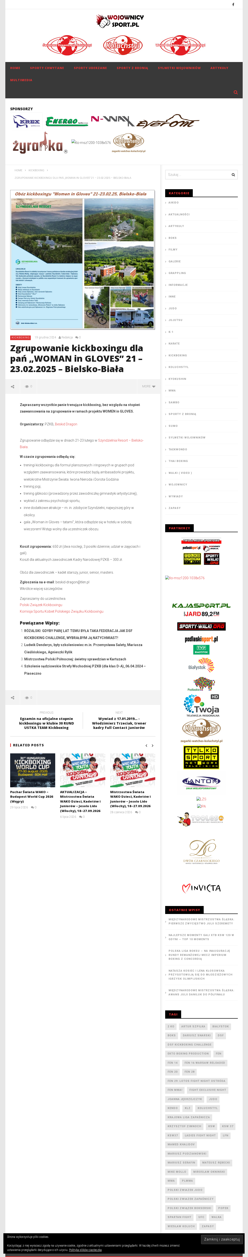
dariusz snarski (197, 1035)
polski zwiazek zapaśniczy (191, 1199)
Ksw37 (173, 1135)
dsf (221, 1035)
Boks (173, 238)
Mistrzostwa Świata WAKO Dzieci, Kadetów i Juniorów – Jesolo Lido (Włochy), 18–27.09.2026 (130, 799)
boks (172, 1035)
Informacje (178, 285)
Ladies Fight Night (200, 1135)
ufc (201, 1217)
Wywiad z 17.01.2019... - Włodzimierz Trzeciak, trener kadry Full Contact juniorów (119, 721)
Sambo (174, 402)
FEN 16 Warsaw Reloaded (205, 1062)
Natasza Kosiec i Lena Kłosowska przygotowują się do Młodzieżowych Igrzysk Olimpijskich (200, 974)
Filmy (173, 249)
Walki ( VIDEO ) (180, 473)
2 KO (171, 1026)
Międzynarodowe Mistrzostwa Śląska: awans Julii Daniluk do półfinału (201, 992)
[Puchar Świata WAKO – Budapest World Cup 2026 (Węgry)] (32, 770)
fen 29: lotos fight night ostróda (196, 1081)
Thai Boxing (178, 461)
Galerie (175, 261)
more (147, 386)
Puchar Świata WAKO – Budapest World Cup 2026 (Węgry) (31, 797)
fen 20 (173, 1071)
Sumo (173, 426)
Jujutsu (176, 320)
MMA (172, 390)
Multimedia (21, 80)
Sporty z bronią (132, 68)
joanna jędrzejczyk (185, 1099)
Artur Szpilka (193, 1026)
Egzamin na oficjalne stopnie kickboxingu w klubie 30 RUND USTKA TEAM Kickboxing (46, 721)
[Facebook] (233, 4)
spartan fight (179, 1217)
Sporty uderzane (90, 68)
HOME (15, 68)
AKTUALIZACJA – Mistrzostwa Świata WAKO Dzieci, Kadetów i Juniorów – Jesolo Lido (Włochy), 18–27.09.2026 (80, 801)
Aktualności (179, 214)
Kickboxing (21, 337)
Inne (172, 296)
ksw (211, 1126)
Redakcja (67, 337)
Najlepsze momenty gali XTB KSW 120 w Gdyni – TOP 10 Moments (201, 937)
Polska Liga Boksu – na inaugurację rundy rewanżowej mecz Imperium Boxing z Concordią (199, 954)
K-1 (171, 332)
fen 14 (173, 1062)
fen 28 (189, 1071)
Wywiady (176, 496)
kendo (173, 1108)
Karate (174, 343)
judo (213, 1099)
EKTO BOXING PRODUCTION (188, 1053)
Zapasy (175, 508)
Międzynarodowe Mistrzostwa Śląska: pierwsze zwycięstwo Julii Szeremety (201, 921)
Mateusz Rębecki (216, 1162)
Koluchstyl (179, 367)
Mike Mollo (177, 1171)
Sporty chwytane (47, 68)
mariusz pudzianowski (187, 1153)
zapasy (208, 1226)
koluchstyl (208, 1108)
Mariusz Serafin (181, 1162)
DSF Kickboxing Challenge (189, 1044)
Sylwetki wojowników (179, 68)
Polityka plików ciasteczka (85, 1250)
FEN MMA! (175, 1090)
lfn (225, 1135)
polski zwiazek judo (185, 1190)
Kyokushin (177, 379)
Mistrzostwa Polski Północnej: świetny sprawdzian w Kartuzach (75, 659)
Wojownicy (178, 484)
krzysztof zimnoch (184, 1126)
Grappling (177, 273)
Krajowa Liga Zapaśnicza (189, 1117)
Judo (173, 308)
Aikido (174, 202)
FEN (218, 1053)
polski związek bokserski (189, 1208)
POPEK (223, 1208)
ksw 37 (227, 1126)
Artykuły (219, 68)
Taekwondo (178, 449)
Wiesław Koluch (181, 1226)
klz (188, 1108)
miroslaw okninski (209, 1171)
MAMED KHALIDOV (181, 1144)
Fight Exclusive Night (207, 1090)
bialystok (220, 1026)
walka (216, 1217)
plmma (187, 1180)
